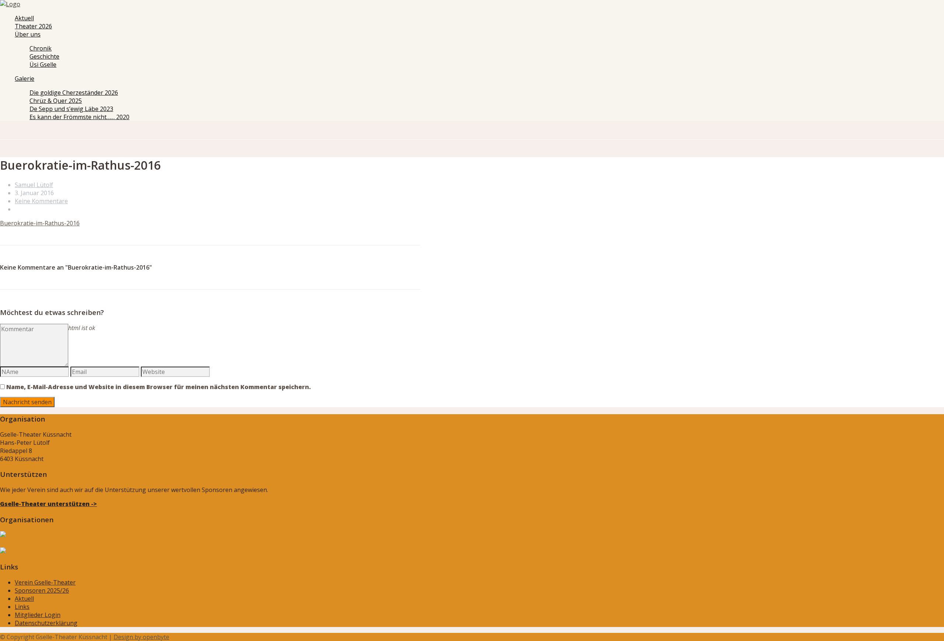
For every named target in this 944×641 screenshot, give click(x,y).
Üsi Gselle (43, 64)
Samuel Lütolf (34, 185)
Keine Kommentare (41, 201)
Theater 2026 (33, 26)
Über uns (28, 34)
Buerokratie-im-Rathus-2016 (40, 223)
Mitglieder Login (37, 615)
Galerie (24, 79)
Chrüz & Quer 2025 (56, 101)
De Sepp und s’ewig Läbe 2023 (71, 109)
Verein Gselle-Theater (45, 582)
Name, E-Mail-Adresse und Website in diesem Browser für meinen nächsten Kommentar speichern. (158, 387)
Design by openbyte (141, 637)
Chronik (41, 48)
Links (22, 607)
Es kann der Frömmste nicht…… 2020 (79, 117)
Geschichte (44, 56)
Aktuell (24, 18)
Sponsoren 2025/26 (42, 590)
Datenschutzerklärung (46, 623)
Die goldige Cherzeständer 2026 (74, 93)
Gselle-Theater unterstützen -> (48, 504)
